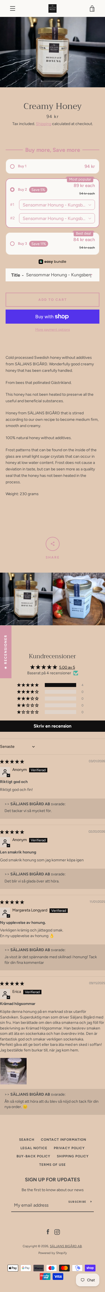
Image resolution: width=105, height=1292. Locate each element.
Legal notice (33, 1148)
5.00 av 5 (67, 667)
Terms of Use (52, 1165)
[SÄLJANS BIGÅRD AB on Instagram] (57, 1231)
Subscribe (77, 1202)
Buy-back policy (33, 1156)
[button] (28, 685)
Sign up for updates (52, 1180)
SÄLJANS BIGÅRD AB (66, 1246)
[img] (12, 761)
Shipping (43, 123)
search (26, 1140)
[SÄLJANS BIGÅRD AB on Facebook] (48, 1231)
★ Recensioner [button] (6, 651)
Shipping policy (73, 1156)
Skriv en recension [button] (52, 726)
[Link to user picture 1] (13, 1071)
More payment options (52, 330)
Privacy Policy (69, 1148)
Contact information (63, 1140)
